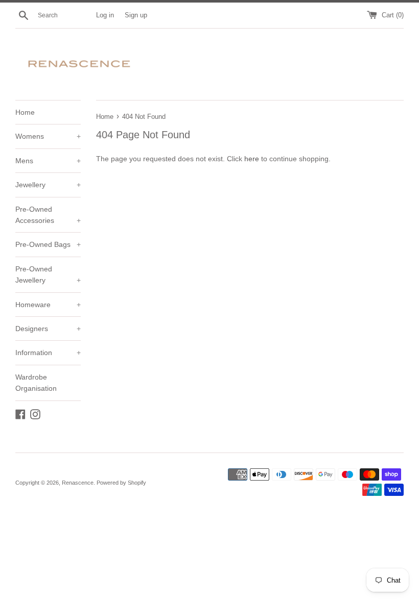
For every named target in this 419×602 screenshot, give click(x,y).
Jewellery (48, 185)
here (251, 159)
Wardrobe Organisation (36, 382)
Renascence (78, 483)
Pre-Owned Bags (48, 244)
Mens (48, 161)
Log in (105, 15)
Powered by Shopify (121, 483)
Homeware (48, 304)
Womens (48, 136)
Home (25, 112)
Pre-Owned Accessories (48, 214)
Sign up (136, 15)
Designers (48, 328)
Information (48, 352)
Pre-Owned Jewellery (48, 274)
